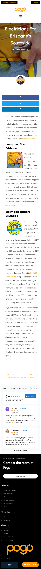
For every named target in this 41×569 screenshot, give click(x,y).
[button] (20, 16)
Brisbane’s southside (29, 139)
